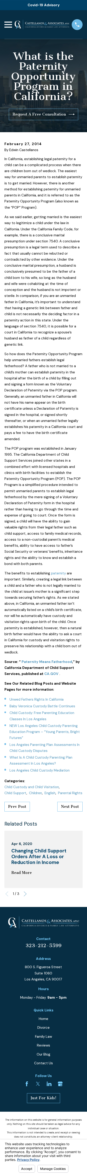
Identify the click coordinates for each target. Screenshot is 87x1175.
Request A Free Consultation (39, 114)
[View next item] (25, 893)
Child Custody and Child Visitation (31, 787)
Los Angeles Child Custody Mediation (40, 770)
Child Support (15, 793)
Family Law (43, 1036)
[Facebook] (26, 1083)
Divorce (43, 1027)
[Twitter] (37, 1083)
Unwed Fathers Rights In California (37, 699)
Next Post (70, 806)
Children (35, 793)
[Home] (41, 24)
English (50, 793)
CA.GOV (51, 673)
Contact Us (43, 1063)
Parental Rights (70, 793)
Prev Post (17, 806)
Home (43, 1018)
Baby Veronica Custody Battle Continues (42, 706)
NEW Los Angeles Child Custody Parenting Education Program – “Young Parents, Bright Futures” (45, 731)
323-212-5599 (43, 945)
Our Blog (43, 1054)
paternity (58, 573)
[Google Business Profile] (60, 1083)
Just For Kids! (43, 1098)
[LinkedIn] (49, 1083)
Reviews (43, 1045)
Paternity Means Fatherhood (47, 661)
